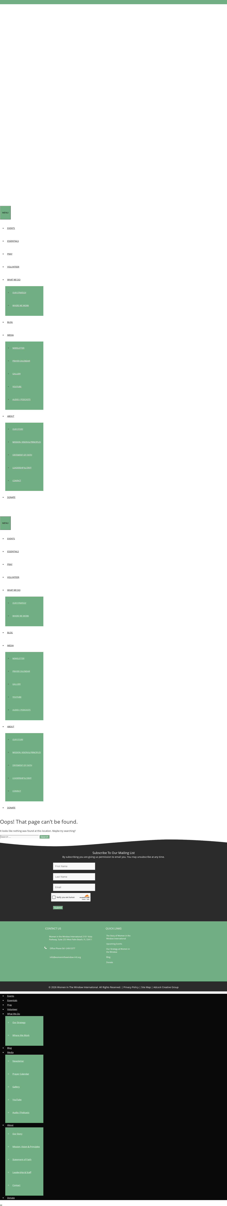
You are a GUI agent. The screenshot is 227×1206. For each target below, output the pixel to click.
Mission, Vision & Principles (26, 442)
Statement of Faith (22, 454)
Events (11, 228)
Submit (58, 907)
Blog (10, 322)
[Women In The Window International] (10, 204)
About (10, 416)
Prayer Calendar (21, 361)
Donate (11, 497)
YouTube (16, 386)
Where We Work (20, 305)
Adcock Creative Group (166, 987)
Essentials (13, 241)
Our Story (17, 429)
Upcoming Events (114, 943)
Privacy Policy (131, 987)
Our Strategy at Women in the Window (118, 950)
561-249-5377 (68, 948)
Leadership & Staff (22, 467)
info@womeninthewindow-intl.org (65, 957)
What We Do (13, 279)
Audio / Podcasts (21, 399)
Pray (9, 254)
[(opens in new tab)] (161, 975)
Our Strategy (19, 292)
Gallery (16, 373)
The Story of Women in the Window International (118, 937)
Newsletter (18, 348)
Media (10, 335)
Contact (16, 480)
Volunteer (13, 266)
